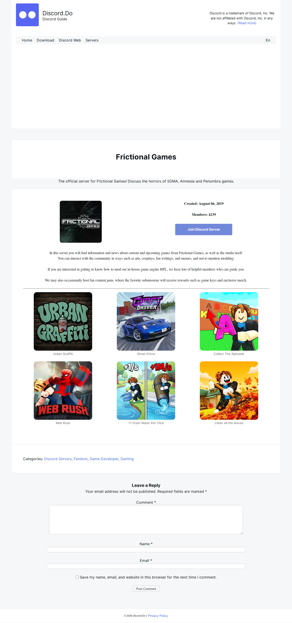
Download (45, 40)
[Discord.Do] (27, 25)
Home (27, 40)
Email (146, 560)
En (268, 40)
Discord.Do (57, 13)
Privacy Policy (158, 616)
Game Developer (104, 458)
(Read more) (246, 23)
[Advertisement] (146, 91)
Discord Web (70, 40)
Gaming (127, 458)
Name (146, 544)
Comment (146, 502)
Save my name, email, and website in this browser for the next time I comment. (148, 577)
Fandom (81, 458)
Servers (92, 40)
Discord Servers (58, 458)
